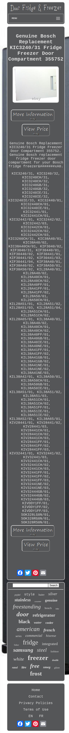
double (55, 660)
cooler (49, 622)
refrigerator (44, 615)
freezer (38, 658)
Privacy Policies (36, 703)
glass (57, 667)
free (34, 666)
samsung (23, 650)
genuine (51, 600)
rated (15, 667)
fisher (16, 645)
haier (41, 594)
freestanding (27, 606)
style (29, 594)
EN (31, 716)
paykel (17, 594)
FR (41, 716)
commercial (33, 636)
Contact (36, 697)
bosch (48, 608)
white (18, 659)
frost (36, 673)
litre (23, 667)
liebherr (55, 651)
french (49, 630)
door (22, 614)
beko (57, 609)
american (28, 628)
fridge (30, 642)
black (24, 621)
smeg (46, 667)
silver (52, 594)
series (18, 636)
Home (36, 690)
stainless (23, 599)
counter (37, 601)
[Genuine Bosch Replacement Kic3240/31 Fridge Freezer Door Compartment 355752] (36, 85)
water (38, 622)
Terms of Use (35, 710)
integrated (50, 644)
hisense (51, 636)
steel (42, 650)
